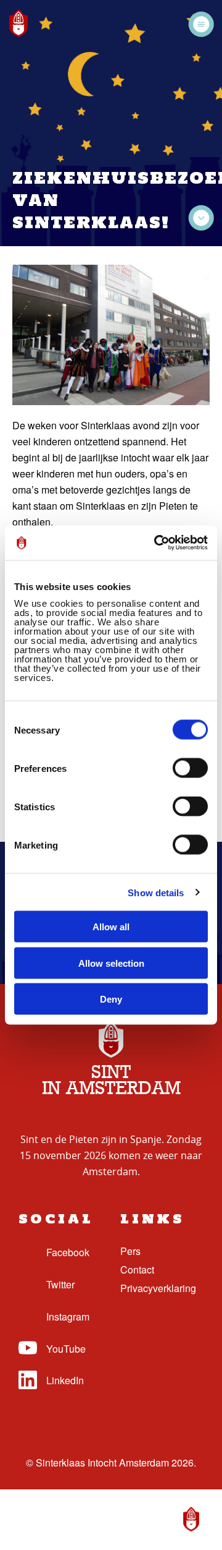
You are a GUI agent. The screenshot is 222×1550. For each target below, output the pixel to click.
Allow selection (111, 962)
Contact (137, 1269)
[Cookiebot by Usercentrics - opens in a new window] (156, 543)
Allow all (111, 927)
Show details (156, 892)
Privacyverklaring (158, 1288)
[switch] (190, 768)
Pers (130, 1251)
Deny (111, 999)
